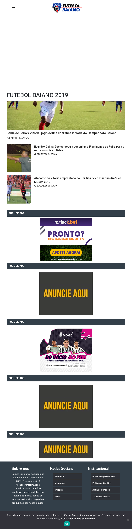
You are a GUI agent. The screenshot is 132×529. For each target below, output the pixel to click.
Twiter (57, 496)
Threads (59, 490)
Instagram (60, 483)
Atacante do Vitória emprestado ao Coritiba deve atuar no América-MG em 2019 (78, 180)
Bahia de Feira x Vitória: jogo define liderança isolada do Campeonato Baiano (62, 133)
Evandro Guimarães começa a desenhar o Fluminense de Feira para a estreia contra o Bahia (79, 148)
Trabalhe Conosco (101, 496)
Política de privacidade (103, 476)
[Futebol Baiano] (67, 7)
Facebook (59, 476)
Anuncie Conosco (101, 490)
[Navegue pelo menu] (13, 6)
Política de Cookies (101, 483)
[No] (127, 520)
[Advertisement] (66, 22)
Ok (66, 523)
